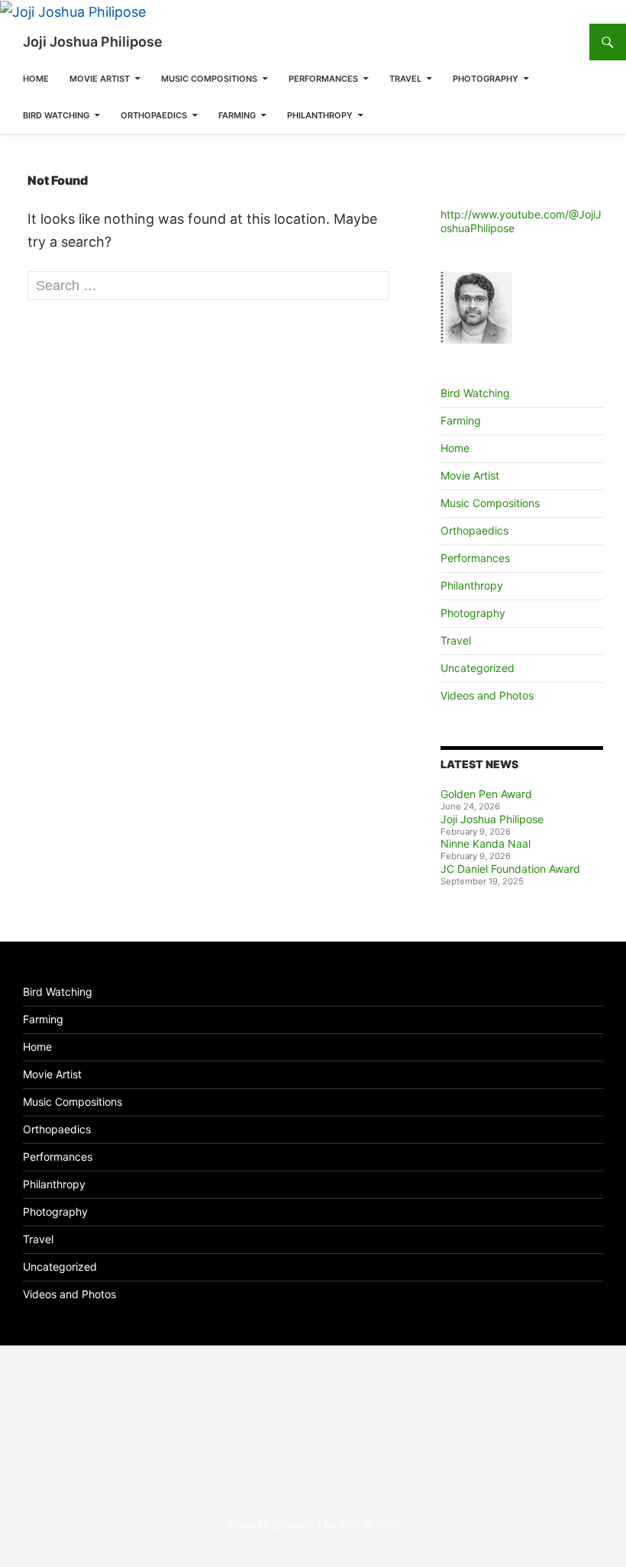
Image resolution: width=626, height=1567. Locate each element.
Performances (323, 78)
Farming (237, 115)
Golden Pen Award (486, 793)
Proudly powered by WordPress (313, 1524)
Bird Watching (56, 115)
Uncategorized (477, 667)
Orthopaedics (154, 115)
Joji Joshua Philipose (93, 42)
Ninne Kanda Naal (485, 843)
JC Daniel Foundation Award (510, 868)
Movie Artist (99, 78)
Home (36, 78)
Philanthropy (320, 115)
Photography (485, 78)
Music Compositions (209, 78)
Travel (405, 78)
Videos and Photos (487, 695)
